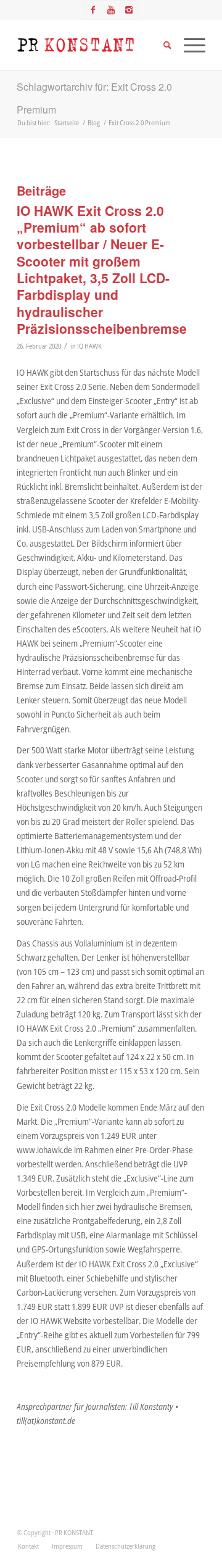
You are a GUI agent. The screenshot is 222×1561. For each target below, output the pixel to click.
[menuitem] (28, 1546)
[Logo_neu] (92, 45)
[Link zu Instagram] (129, 10)
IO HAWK (89, 345)
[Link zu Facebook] (93, 10)
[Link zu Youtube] (111, 10)
